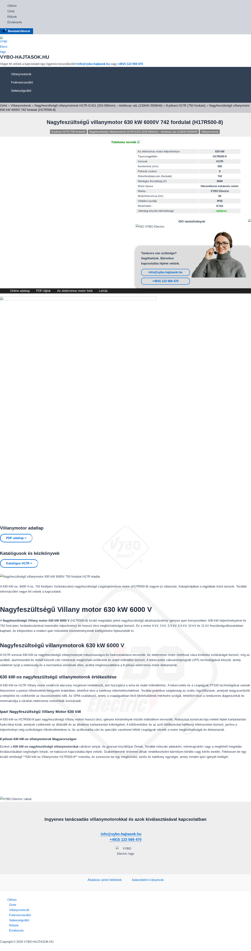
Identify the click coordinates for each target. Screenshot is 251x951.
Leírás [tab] (103, 291)
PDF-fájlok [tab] (43, 291)
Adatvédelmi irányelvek (148, 880)
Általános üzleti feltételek (104, 880)
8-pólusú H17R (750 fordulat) (186, 105)
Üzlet (11, 11)
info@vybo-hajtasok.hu (93, 63)
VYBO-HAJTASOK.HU (24, 57)
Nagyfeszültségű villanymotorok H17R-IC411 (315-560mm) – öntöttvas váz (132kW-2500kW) (98, 105)
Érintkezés (14, 22)
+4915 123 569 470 (130, 63)
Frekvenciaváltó (22, 82)
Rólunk (12, 17)
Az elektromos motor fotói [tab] (75, 291)
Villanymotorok (21, 74)
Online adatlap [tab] (20, 291)
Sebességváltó (21, 90)
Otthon (12, 6)
